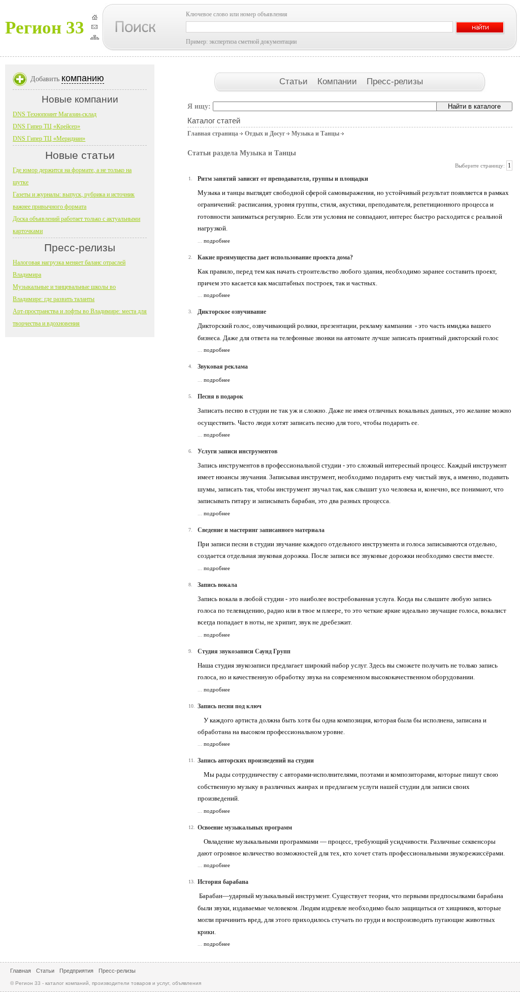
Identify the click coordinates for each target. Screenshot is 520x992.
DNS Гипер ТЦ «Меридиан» (49, 138)
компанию (82, 78)
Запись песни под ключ (230, 706)
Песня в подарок (220, 396)
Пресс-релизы (395, 81)
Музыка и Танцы (315, 133)
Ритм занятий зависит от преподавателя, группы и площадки (283, 178)
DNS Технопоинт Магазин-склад (54, 114)
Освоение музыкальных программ (245, 827)
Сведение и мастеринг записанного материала (261, 530)
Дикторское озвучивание (232, 311)
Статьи (294, 81)
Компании (338, 81)
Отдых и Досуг (265, 133)
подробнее (217, 241)
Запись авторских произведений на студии (256, 760)
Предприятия (76, 971)
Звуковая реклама (223, 366)
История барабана (223, 881)
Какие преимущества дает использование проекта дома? (275, 257)
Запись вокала (217, 584)
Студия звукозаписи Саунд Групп (244, 651)
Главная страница (212, 133)
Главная (20, 971)
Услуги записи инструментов (237, 451)
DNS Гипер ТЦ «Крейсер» (46, 126)
